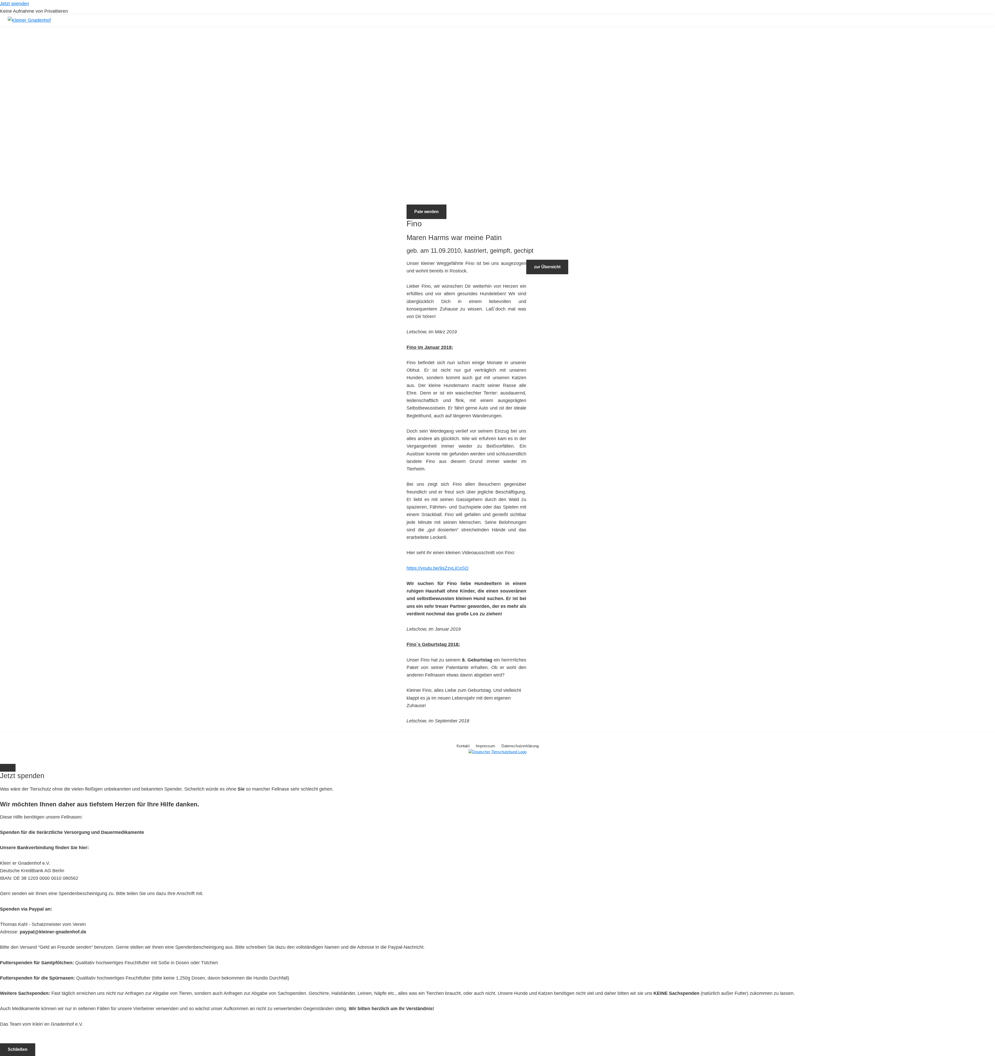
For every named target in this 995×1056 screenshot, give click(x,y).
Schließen (17, 1049)
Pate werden (426, 211)
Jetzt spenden (14, 3)
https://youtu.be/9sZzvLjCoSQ (437, 568)
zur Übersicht (547, 267)
